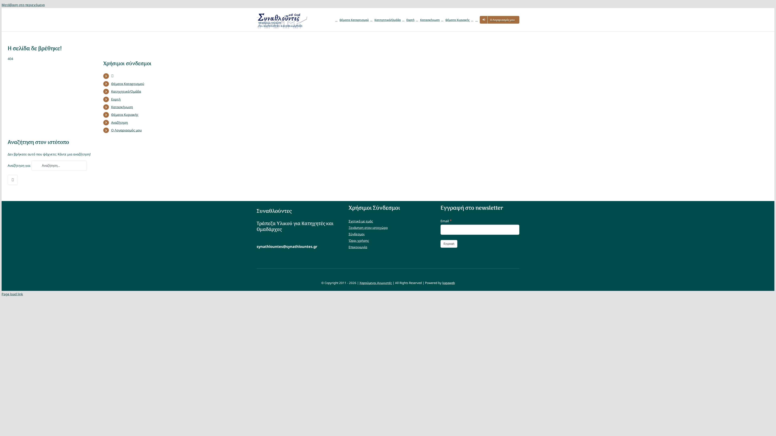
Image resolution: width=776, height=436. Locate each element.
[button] (476, 19)
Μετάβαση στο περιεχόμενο (23, 5)
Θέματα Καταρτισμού (127, 84)
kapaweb (448, 283)
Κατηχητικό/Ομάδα (126, 91)
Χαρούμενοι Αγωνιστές (376, 283)
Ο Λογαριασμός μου (126, 130)
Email (446, 221)
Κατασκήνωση (122, 107)
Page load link (12, 294)
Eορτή (116, 99)
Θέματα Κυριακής (124, 114)
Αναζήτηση (119, 122)
